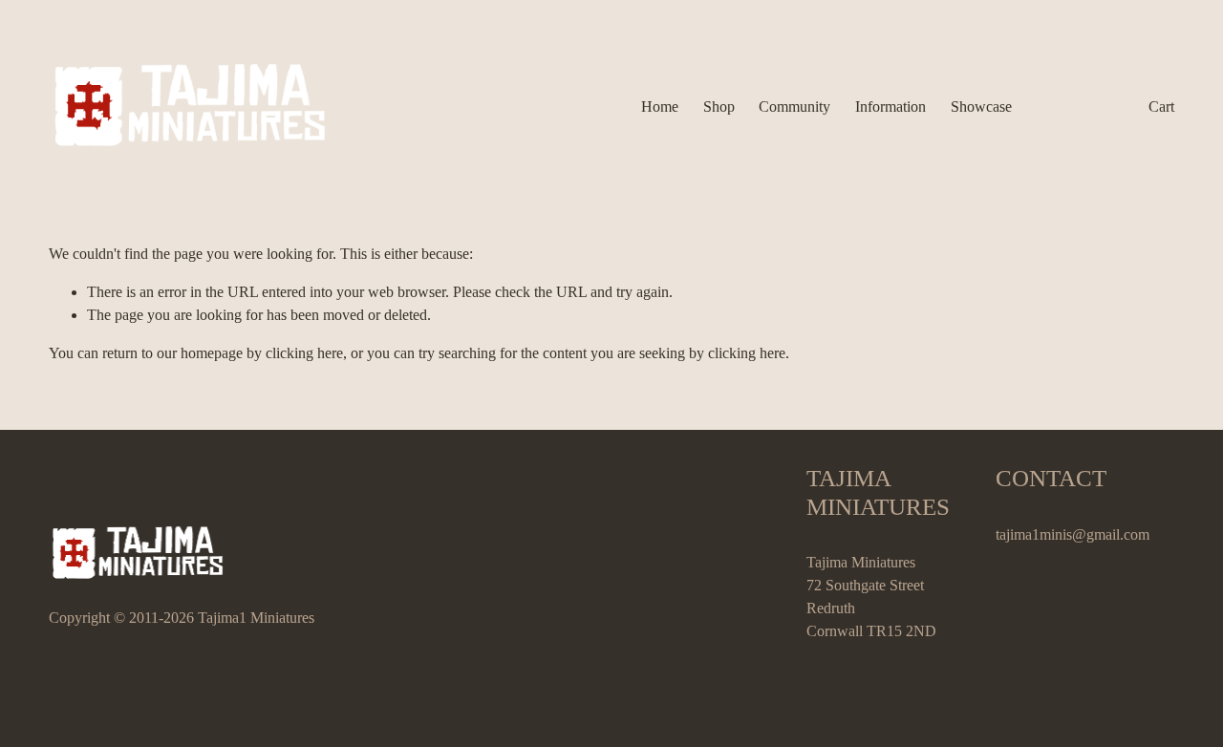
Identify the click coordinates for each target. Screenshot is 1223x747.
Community (794, 106)
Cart (1161, 106)
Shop (719, 106)
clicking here (304, 353)
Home (659, 106)
